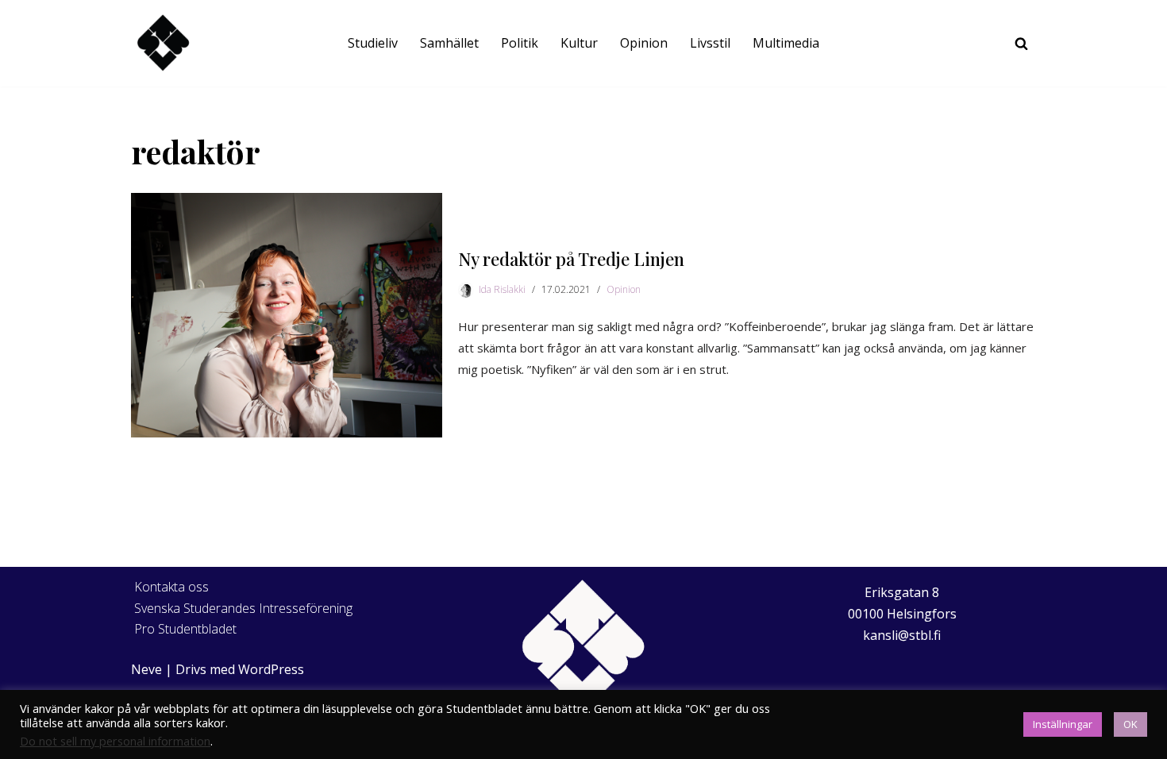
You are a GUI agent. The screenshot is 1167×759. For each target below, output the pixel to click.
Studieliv (373, 43)
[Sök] (1021, 43)
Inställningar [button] (1062, 724)
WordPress (271, 669)
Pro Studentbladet (185, 629)
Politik (519, 43)
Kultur (579, 43)
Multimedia (786, 43)
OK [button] (1130, 724)
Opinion (644, 43)
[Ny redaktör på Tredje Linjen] (286, 315)
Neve (146, 669)
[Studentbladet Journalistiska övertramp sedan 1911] (162, 43)
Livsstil (710, 43)
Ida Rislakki (502, 289)
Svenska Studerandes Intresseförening (243, 608)
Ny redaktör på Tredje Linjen (571, 259)
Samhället (449, 43)
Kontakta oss (171, 586)
